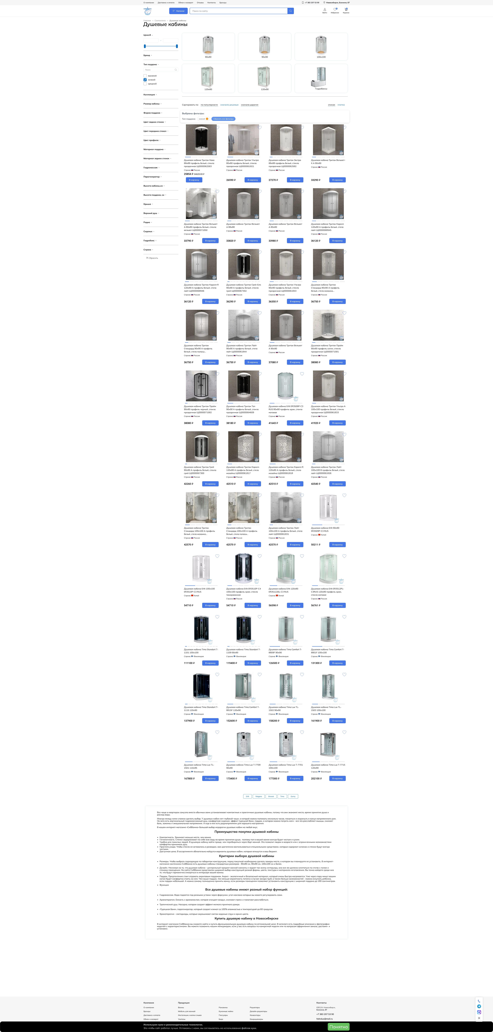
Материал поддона (153, 149)
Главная (147, 20)
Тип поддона (150, 64)
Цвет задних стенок (154, 122)
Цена (147, 35)
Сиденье (148, 231)
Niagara (258, 796)
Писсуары (223, 1015)
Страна (147, 249)
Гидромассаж (151, 167)
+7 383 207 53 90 (325, 1014)
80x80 (208, 57)
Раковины (223, 1007)
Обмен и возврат (185, 2)
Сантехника (160, 20)
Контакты (211, 2)
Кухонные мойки (226, 1011)
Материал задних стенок (156, 158)
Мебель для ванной (186, 1011)
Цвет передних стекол (155, 131)
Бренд (147, 55)
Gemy (293, 796)
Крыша (147, 204)
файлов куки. (249, 1028)
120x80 (208, 89)
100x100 (321, 57)
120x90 (265, 89)
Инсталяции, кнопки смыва (190, 1015)
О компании (149, 2)
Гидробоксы (321, 88)
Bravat (271, 796)
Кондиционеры (256, 1019)
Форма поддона (152, 113)
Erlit (247, 796)
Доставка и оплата (166, 2)
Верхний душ (150, 213)
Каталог (180, 11)
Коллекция (149, 94)
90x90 (265, 57)
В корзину (194, 180)
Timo (282, 796)
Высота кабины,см (153, 185)
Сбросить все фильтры (223, 119)
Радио (147, 222)
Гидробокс (149, 240)
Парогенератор (152, 176)
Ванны (181, 1007)
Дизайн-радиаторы (258, 1011)
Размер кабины (152, 103)
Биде (221, 1019)
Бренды (223, 2)
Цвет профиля (151, 140)
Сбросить (153, 258)
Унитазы (181, 1019)
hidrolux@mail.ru (324, 1018)
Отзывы (200, 2)
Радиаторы (255, 1007)
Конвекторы (255, 1015)
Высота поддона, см (154, 195)
